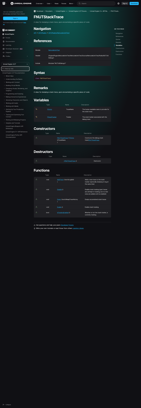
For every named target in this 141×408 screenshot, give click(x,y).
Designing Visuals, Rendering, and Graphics (16, 89)
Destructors (119, 51)
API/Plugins (42, 33)
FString (49, 109)
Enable (59, 207)
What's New (9, 76)
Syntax (118, 39)
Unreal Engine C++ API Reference (16, 132)
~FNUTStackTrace (69, 161)
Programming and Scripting (14, 94)
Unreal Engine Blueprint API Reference (14, 127)
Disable (59, 189)
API (35, 33)
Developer (40, 11)
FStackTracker (51, 117)
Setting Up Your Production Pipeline (15, 110)
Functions (119, 54)
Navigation (119, 33)
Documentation (50, 11)
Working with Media (12, 106)
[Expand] (4, 76)
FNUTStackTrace (62, 138)
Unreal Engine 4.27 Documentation (13, 73)
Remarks (118, 42)
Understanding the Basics (14, 79)
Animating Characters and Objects (17, 100)
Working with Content (13, 82)
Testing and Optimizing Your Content (15, 116)
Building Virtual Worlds (13, 85)
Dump (59, 199)
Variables (119, 45)
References (119, 36)
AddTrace (60, 179)
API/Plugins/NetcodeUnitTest (59, 33)
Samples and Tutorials (13, 123)
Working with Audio (12, 103)
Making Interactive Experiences (16, 97)
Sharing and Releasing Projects (16, 120)
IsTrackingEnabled (63, 212)
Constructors (120, 48)
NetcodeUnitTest (54, 50)
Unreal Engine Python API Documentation (14, 136)
